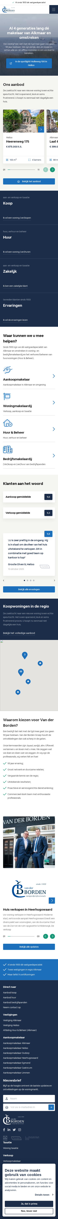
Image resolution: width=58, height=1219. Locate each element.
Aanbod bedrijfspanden (15, 1002)
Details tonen (42, 1194)
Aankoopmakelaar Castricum (17, 1067)
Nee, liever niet (29, 1211)
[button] (18, 692)
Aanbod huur (9, 997)
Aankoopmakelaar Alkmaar (16, 1043)
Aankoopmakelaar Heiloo (15, 1048)
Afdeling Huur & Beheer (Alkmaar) (20, 1030)
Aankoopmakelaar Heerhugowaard (20, 1058)
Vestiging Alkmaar (12, 1020)
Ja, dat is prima (29, 1203)
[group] (29, 806)
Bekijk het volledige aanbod (19, 633)
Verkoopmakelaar (12, 1161)
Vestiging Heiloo (11, 1025)
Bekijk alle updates (29, 946)
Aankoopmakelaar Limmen (16, 1072)
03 (38, 936)
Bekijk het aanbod (31, 181)
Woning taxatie (10, 1148)
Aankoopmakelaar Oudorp (16, 1053)
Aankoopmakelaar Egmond (16, 1062)
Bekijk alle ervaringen (29, 589)
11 (38, 169)
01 (4, 169)
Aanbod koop (10, 992)
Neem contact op (12, 1007)
